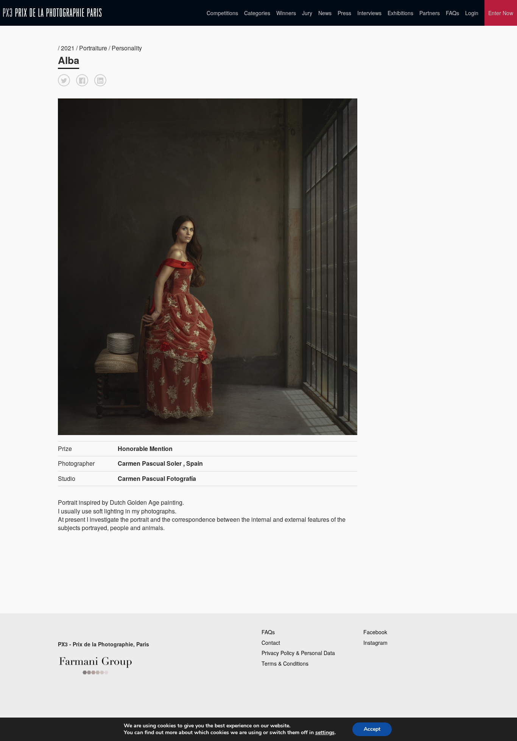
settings (325, 732)
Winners (286, 13)
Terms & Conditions (285, 663)
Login (471, 13)
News (325, 13)
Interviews (369, 13)
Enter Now (500, 13)
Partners (429, 13)
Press (344, 13)
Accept (372, 729)
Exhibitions (400, 13)
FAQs (452, 13)
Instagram (375, 642)
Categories (257, 13)
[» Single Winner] (52, 12)
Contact (271, 642)
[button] (64, 80)
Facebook (375, 632)
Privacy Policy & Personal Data (298, 653)
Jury (307, 13)
